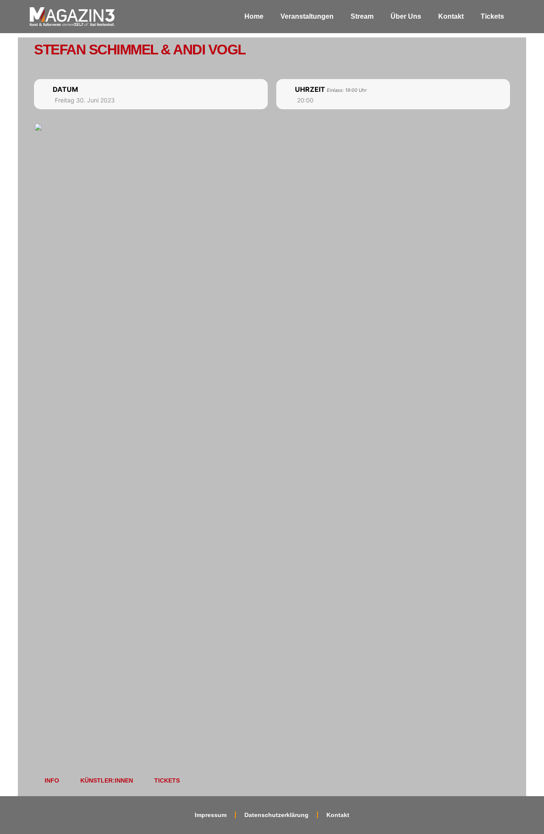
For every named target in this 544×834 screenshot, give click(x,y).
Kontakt (451, 16)
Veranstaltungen (307, 16)
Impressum (211, 814)
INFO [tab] (52, 780)
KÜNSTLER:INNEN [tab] (106, 780)
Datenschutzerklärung (276, 814)
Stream (362, 16)
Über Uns (406, 16)
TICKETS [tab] (167, 780)
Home (254, 16)
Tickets (492, 16)
